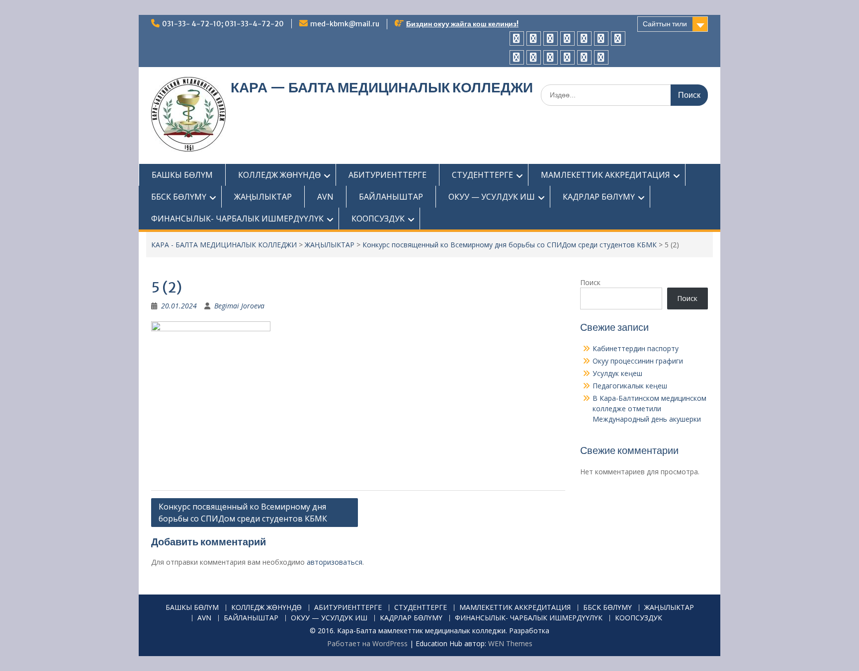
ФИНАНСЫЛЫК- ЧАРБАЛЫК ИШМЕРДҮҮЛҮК (237, 218)
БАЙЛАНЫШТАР (391, 196)
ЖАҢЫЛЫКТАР (263, 196)
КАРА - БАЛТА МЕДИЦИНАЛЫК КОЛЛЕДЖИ (224, 244)
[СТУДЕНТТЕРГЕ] (567, 38)
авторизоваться (334, 562)
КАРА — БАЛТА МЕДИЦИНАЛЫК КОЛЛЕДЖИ (382, 87)
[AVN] (517, 57)
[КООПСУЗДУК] (601, 57)
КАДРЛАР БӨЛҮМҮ (599, 196)
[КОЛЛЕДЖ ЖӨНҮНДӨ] (533, 38)
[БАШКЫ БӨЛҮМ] (517, 38)
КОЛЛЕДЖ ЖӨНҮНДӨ (279, 174)
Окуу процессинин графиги (638, 361)
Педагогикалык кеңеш (630, 385)
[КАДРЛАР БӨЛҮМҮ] (567, 57)
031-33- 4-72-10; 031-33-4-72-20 (223, 23)
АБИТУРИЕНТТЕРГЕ (387, 174)
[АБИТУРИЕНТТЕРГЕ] (550, 38)
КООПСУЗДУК (378, 218)
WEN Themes (510, 643)
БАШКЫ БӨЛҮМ (182, 174)
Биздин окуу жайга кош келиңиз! (462, 23)
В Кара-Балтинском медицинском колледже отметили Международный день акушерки (649, 408)
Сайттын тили (665, 23)
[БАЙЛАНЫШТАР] (533, 57)
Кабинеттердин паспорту (636, 348)
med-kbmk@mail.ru (344, 23)
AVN (325, 196)
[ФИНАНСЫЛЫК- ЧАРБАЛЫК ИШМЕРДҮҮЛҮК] (584, 57)
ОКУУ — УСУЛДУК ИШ (491, 196)
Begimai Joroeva (239, 305)
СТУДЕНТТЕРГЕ (482, 174)
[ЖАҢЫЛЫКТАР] (618, 38)
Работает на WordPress (367, 643)
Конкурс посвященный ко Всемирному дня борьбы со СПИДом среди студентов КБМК (509, 244)
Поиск (590, 282)
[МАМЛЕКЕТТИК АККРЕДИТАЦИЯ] (584, 38)
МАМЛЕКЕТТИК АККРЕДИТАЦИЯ (605, 174)
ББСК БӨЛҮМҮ (178, 196)
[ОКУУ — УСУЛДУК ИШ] (550, 57)
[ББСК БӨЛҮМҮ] (601, 38)
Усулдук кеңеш (617, 373)
